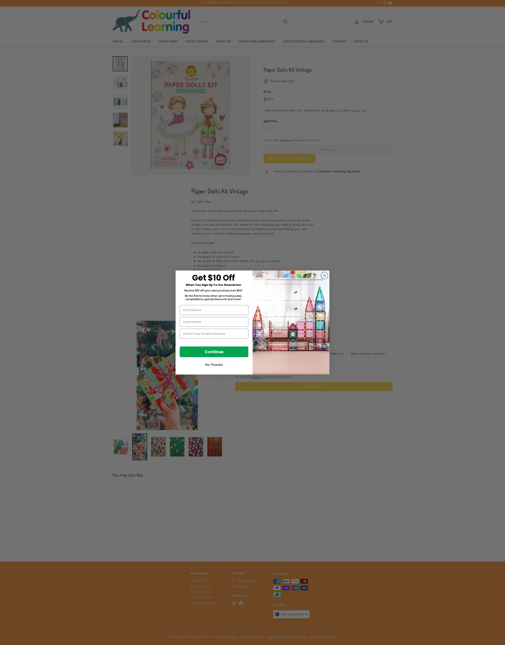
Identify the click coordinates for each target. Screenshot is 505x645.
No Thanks (214, 364)
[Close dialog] (324, 275)
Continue (214, 352)
